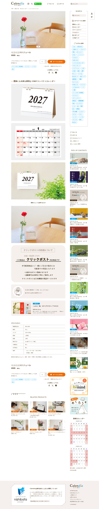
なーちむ (80, 73)
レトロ (73, 106)
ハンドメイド (80, 54)
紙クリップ (82, 76)
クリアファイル (75, 68)
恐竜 (78, 71)
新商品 (77, 108)
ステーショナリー (77, 29)
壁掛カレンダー (76, 24)
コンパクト (27, 66)
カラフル (74, 114)
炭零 (83, 71)
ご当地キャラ (75, 49)
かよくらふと (75, 81)
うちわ (73, 46)
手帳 (73, 52)
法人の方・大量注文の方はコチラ (53, 66)
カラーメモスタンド (16, 432)
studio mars (75, 60)
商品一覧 (51, 3)
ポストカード (79, 52)
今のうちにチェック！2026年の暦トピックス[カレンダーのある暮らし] (78, 353)
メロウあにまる (75, 87)
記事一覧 (61, 3)
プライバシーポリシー (75, 499)
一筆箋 (80, 79)
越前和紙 (74, 79)
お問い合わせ (73, 497)
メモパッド (82, 49)
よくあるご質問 (76, 144)
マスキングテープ (76, 65)
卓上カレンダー (23, 8)
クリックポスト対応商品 (17, 66)
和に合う (74, 122)
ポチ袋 (73, 71)
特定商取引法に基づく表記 (77, 501)
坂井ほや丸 (79, 46)
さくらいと (82, 84)
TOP (12, 8)
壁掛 (82, 106)
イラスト (80, 114)
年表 (73, 103)
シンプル (34, 66)
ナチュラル (74, 119)
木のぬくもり (75, 84)
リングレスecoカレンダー (78, 62)
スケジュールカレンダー (36, 432)
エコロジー (81, 111)
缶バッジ (74, 73)
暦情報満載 (81, 100)
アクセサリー (75, 32)
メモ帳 (73, 89)
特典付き (74, 100)
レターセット (75, 95)
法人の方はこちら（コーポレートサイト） (40, 501)
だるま (73, 54)
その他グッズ (75, 37)
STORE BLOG (74, 490)
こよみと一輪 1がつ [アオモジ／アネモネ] (45, 306)
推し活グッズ (75, 35)
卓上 (13, 69)
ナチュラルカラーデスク (54, 414)
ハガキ (82, 68)
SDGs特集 (74, 111)
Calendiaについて (77, 138)
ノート (82, 87)
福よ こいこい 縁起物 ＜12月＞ (78, 372)
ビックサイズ (79, 103)
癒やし (81, 119)
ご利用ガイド (75, 141)
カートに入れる (57, 61)
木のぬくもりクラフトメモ (18, 414)
